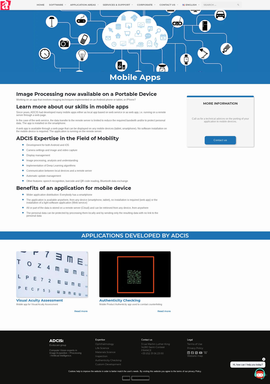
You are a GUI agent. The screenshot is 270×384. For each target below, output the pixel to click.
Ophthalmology (104, 344)
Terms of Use (194, 344)
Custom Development (108, 364)
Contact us (220, 140)
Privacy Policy (195, 348)
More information (140, 378)
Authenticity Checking (108, 360)
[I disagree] (266, 375)
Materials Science (105, 352)
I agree (126, 378)
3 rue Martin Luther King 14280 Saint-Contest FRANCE (155, 347)
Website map (195, 355)
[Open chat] (259, 373)
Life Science (102, 348)
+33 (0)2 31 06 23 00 (152, 353)
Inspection (101, 356)
